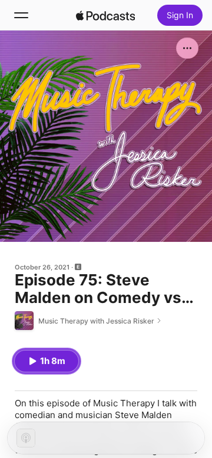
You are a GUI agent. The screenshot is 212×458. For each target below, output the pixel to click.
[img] (105, 15)
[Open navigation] (21, 15)
